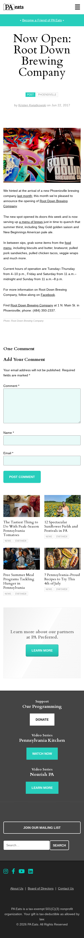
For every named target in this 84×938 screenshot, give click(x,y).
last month (24, 196)
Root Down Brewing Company (32, 305)
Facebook (48, 295)
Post (30, 94)
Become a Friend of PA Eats (42, 20)
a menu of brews (31, 222)
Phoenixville (47, 94)
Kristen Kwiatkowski (32, 105)
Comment (11, 386)
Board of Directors (41, 888)
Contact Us (66, 888)
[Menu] (77, 7)
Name (8, 432)
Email (8, 453)
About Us (16, 888)
